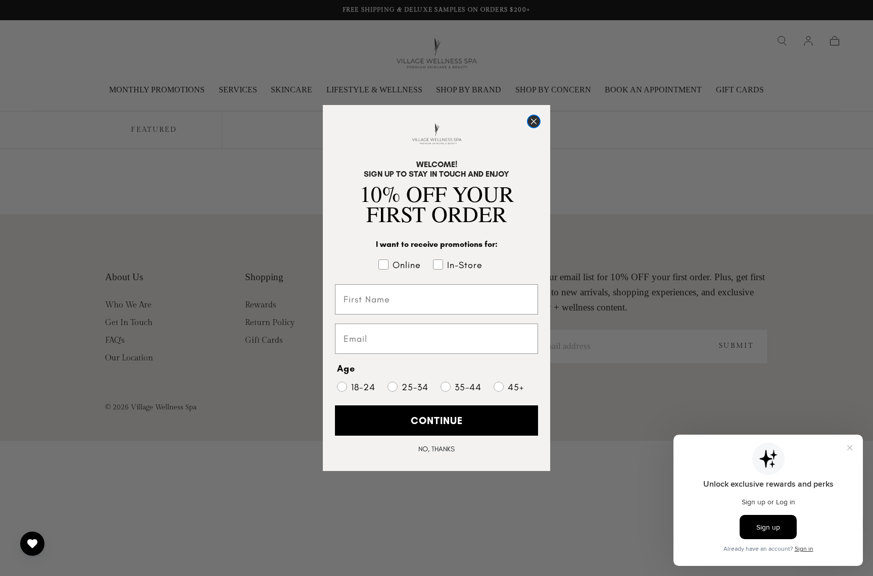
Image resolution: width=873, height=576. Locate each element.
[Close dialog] (533, 121)
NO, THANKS (436, 449)
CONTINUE (437, 420)
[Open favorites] (32, 544)
